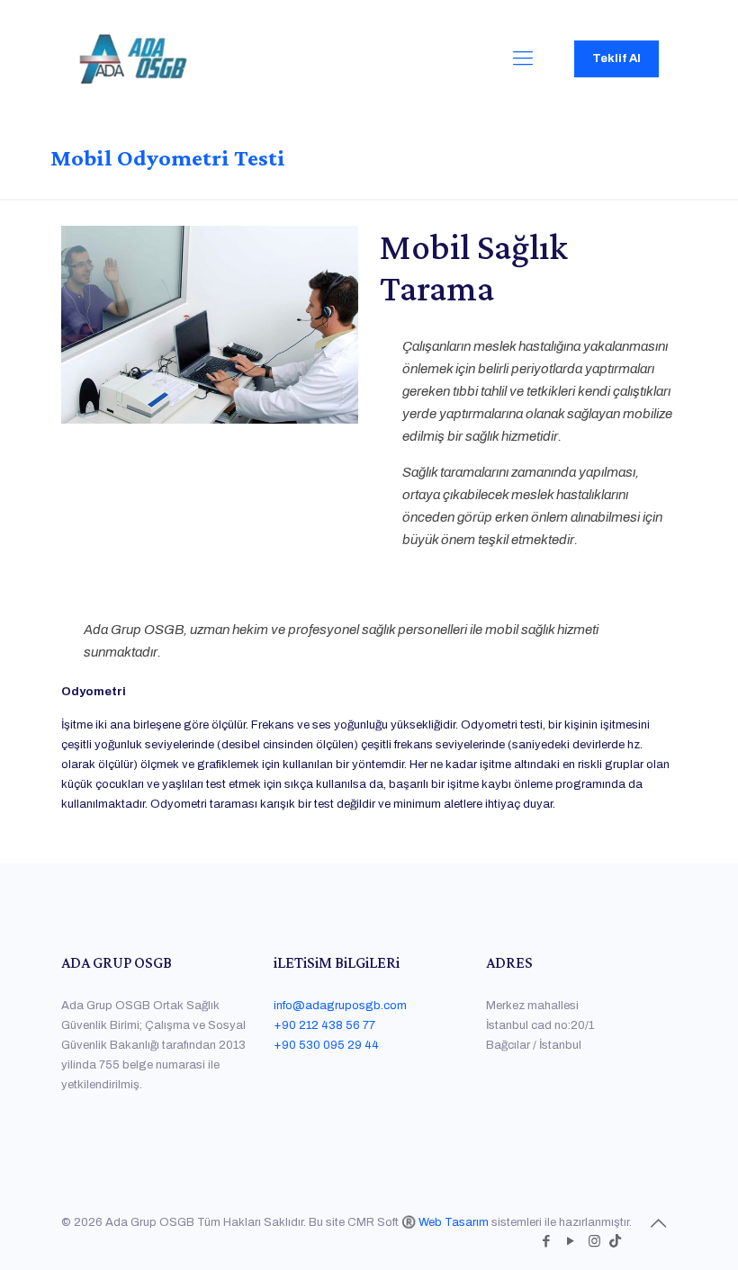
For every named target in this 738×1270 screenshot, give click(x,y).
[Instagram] (594, 1241)
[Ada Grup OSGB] (133, 58)
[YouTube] (570, 1241)
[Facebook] (545, 1241)
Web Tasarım (453, 1222)
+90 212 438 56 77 (324, 1025)
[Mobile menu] (523, 58)
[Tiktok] (615, 1241)
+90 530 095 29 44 (326, 1045)
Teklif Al (616, 58)
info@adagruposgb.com (340, 1005)
